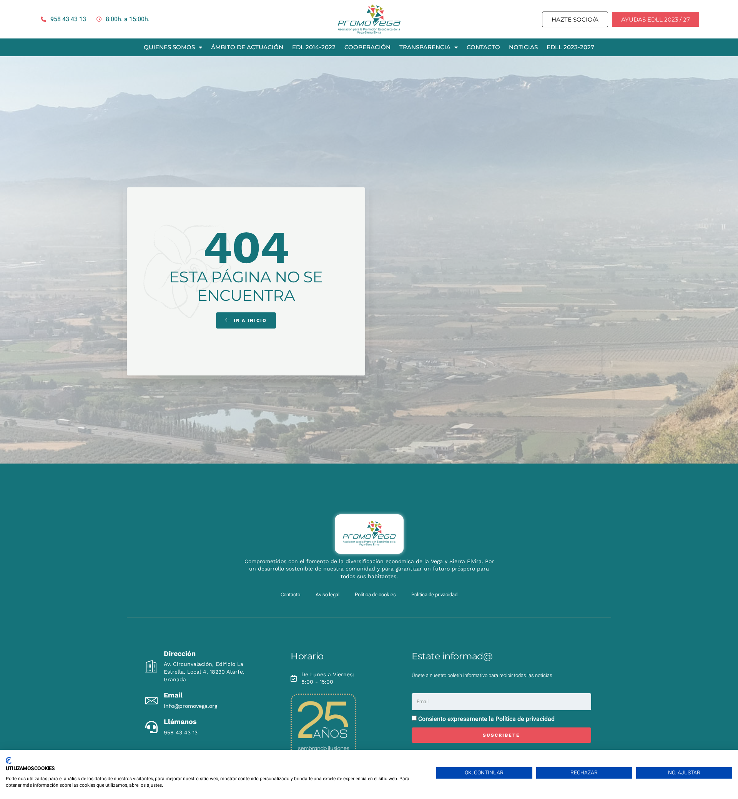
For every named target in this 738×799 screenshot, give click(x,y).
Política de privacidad (525, 719)
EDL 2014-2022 (314, 47)
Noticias (523, 47)
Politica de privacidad (434, 594)
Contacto (483, 47)
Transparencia (424, 47)
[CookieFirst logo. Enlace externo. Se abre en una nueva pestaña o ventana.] (9, 760)
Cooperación (367, 47)
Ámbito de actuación (247, 47)
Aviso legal (327, 594)
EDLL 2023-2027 (570, 47)
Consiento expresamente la (486, 719)
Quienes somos (169, 47)
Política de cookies (375, 594)
